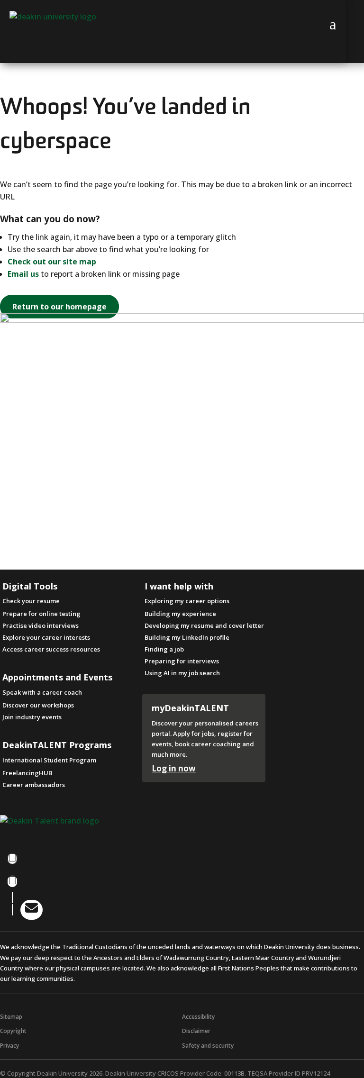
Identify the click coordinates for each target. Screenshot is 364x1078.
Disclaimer (196, 1031)
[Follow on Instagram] (12, 881)
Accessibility (198, 1017)
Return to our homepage (59, 306)
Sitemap (11, 1017)
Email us (23, 274)
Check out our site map (52, 261)
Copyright (13, 1031)
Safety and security (208, 1046)
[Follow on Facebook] (12, 858)
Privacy (9, 1046)
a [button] (333, 24)
